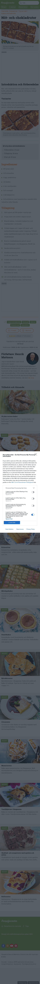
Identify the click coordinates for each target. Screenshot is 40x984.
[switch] (32, 492)
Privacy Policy (31, 529)
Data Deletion (9, 529)
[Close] (36, 455)
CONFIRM (11, 522)
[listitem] (20, 488)
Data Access (20, 529)
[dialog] (20, 492)
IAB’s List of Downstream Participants (22, 482)
